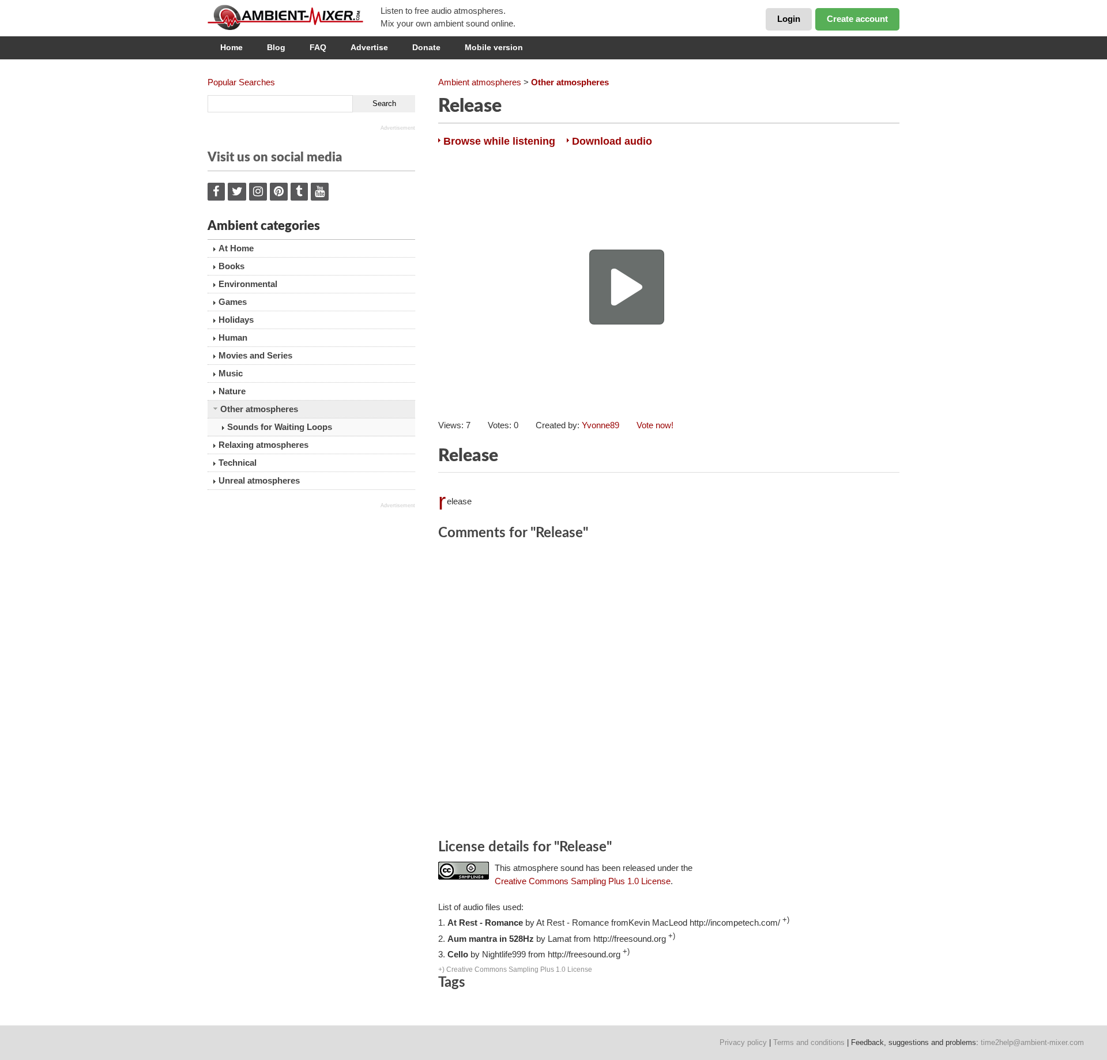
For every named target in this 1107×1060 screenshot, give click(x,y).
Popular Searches (241, 82)
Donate (426, 47)
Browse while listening (499, 141)
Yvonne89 (600, 425)
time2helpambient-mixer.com (1032, 1042)
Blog (276, 47)
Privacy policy (743, 1042)
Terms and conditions (809, 1042)
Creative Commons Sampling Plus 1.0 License (583, 881)
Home (231, 47)
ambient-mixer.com (294, 17)
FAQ (318, 47)
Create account (857, 19)
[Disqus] (668, 692)
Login (788, 19)
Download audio (612, 141)
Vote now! (655, 425)
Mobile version (494, 47)
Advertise (369, 47)
